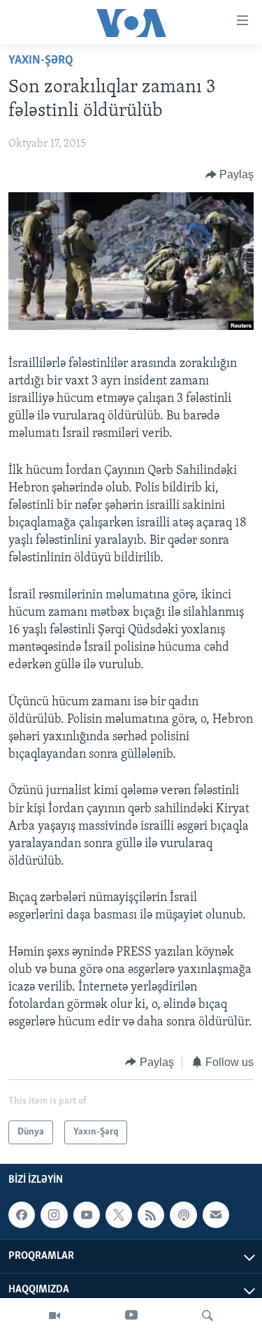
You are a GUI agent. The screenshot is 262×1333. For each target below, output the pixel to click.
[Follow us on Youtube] (86, 1215)
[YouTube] (131, 1315)
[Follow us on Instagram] (54, 1215)
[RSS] (151, 1215)
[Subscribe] (216, 1215)
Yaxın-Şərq (40, 61)
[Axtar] (207, 1315)
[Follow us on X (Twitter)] (118, 1215)
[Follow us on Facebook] (21, 1215)
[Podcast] (183, 1215)
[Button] (229, 175)
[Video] (54, 1315)
